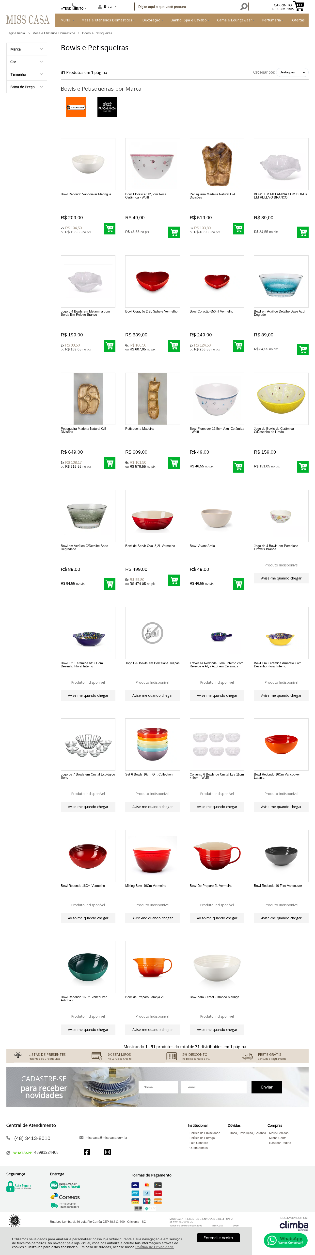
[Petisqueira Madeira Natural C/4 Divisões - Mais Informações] (217, 164)
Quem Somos (198, 1148)
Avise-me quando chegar (281, 578)
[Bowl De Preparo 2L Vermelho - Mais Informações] (217, 856)
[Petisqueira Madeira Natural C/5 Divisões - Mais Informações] (88, 399)
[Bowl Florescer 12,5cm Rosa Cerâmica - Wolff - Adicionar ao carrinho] (174, 232)
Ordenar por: (264, 72)
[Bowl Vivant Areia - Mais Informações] (217, 516)
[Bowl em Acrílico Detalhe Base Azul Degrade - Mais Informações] (281, 281)
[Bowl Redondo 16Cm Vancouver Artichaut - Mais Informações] (88, 967)
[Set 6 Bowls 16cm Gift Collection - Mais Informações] (153, 744)
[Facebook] (87, 1152)
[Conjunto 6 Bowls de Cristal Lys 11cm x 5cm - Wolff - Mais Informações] (217, 744)
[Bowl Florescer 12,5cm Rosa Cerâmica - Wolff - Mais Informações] (153, 164)
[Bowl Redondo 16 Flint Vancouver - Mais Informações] (281, 856)
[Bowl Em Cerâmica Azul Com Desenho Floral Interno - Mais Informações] (88, 633)
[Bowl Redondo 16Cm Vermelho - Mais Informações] (88, 856)
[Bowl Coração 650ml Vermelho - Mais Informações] (217, 281)
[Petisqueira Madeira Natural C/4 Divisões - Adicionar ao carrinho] (238, 228)
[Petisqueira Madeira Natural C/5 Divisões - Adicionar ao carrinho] (109, 463)
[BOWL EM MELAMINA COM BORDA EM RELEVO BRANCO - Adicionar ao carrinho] (303, 232)
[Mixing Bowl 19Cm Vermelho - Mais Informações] (153, 856)
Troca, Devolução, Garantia (247, 1133)
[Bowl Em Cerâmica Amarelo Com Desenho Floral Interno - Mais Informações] (281, 633)
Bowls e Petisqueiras (97, 33)
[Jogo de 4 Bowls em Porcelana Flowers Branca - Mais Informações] (281, 516)
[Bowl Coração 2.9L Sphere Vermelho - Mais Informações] (153, 281)
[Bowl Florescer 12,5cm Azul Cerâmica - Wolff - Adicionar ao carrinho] (238, 467)
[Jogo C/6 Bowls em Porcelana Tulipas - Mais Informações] (153, 633)
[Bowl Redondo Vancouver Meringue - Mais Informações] (88, 164)
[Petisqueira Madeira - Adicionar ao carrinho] (174, 463)
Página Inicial (16, 33)
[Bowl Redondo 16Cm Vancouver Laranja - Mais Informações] (281, 744)
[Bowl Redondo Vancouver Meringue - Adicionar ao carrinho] (109, 228)
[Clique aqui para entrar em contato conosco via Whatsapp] (286, 1240)
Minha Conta (277, 1138)
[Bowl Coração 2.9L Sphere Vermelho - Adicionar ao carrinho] (174, 346)
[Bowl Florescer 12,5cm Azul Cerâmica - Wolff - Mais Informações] (217, 399)
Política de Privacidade (154, 1247)
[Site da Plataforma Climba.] (294, 1223)
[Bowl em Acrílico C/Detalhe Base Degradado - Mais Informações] (88, 516)
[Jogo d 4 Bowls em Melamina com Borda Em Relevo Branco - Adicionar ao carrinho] (109, 346)
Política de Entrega (202, 1138)
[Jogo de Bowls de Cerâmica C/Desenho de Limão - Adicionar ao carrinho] (303, 467)
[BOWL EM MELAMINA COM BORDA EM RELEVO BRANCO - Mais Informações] (281, 164)
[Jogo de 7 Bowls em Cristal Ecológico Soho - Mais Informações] (88, 744)
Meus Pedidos (278, 1133)
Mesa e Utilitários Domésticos (54, 33)
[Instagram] (107, 1152)
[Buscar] (243, 6)
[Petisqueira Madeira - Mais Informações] (153, 399)
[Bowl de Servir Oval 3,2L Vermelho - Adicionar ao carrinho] (174, 580)
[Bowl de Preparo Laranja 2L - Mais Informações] (153, 967)
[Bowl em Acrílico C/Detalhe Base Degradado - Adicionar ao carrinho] (109, 584)
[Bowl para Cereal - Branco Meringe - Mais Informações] (217, 967)
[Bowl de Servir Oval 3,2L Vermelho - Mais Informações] (153, 516)
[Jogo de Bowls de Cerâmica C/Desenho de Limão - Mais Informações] (281, 399)
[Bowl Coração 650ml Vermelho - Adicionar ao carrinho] (238, 346)
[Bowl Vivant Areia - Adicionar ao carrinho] (238, 584)
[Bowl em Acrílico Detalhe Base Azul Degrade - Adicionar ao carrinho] (303, 349)
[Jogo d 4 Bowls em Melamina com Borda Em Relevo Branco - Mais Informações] (88, 281)
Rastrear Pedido (280, 1143)
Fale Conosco (198, 1143)
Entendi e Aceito (218, 1237)
